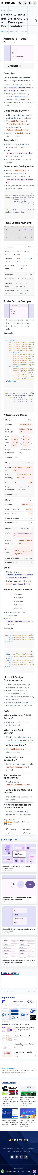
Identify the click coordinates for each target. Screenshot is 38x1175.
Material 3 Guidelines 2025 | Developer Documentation (16, 867)
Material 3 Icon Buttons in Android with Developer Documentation (17, 899)
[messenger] (34, 1171)
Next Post (31, 991)
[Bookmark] (36, 20)
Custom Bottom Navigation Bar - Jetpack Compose (24, 1029)
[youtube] (16, 1157)
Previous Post (8, 991)
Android (9, 10)
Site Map (21, 1171)
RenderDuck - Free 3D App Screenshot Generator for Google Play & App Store (28, 1100)
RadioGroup (9, 91)
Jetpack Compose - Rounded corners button (25, 1045)
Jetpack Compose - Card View (23, 1037)
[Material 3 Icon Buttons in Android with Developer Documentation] (19, 885)
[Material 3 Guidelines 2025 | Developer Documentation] (19, 853)
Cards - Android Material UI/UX (23, 1053)
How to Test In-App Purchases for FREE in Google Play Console (10, 1122)
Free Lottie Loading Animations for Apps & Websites (27, 1122)
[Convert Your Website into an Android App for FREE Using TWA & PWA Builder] (10, 1091)
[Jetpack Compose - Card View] (7, 1038)
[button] (3, 3)
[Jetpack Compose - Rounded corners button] (7, 1046)
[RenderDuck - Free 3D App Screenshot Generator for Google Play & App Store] (28, 1091)
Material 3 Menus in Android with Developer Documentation (18, 930)
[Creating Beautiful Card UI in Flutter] (19, 1010)
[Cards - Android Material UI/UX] (7, 1054)
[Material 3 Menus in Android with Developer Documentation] (19, 916)
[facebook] (12, 1157)
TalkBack (22, 144)
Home (3, 10)
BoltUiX (10, 3)
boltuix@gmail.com (9, 1171)
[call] (2, 1171)
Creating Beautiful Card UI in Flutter (15, 1024)
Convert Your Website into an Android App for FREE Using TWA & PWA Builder (10, 1100)
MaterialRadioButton (14, 88)
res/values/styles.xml (18, 621)
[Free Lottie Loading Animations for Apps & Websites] (28, 1113)
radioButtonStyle (21, 584)
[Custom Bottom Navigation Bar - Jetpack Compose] (7, 1030)
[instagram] (21, 1157)
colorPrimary (28, 260)
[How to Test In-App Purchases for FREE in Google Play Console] (10, 1113)
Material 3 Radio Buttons (15, 85)
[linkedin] (26, 1157)
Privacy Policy (31, 1171)
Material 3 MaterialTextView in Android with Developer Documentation (18, 961)
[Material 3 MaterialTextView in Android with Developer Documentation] (19, 948)
